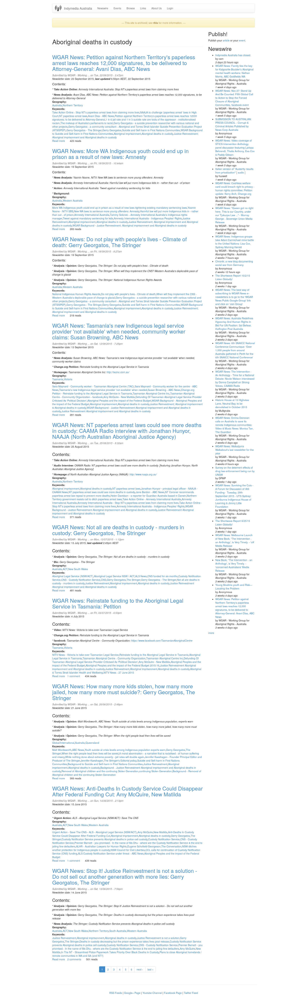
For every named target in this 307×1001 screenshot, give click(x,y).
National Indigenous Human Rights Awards (76, 294)
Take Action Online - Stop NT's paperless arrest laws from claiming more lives (95, 112)
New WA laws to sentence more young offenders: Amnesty (106, 211)
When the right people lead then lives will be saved (90, 753)
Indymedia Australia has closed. (233, 55)
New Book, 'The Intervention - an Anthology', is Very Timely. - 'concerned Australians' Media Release (233, 565)
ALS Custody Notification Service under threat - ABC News (111, 853)
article (226, 40)
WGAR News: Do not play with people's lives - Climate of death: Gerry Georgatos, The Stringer (119, 242)
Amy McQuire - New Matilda (119, 397)
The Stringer (133, 579)
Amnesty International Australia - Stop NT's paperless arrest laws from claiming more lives (128, 502)
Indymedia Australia (78, 8)
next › (140, 969)
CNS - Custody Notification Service (80, 579)
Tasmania (57, 379)
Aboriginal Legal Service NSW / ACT (114, 576)
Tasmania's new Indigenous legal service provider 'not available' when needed (103, 390)
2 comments (74, 959)
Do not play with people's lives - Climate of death (128, 294)
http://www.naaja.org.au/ (143, 474)
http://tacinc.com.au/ (118, 372)
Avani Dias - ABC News (101, 116)
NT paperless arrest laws (73, 116)
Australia (57, 105)
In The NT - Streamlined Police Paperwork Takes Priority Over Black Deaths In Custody (110, 952)
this (155, 23)
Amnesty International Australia (91, 215)
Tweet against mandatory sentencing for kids (88, 218)
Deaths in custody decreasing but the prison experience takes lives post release (124, 941)
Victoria (68, 379)
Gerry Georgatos (111, 130)
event (242, 40)
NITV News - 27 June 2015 (119, 672)
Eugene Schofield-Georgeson (144, 846)
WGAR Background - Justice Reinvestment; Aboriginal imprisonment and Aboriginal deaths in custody (129, 225)
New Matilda (160, 832)
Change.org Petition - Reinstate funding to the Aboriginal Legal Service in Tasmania (123, 391)
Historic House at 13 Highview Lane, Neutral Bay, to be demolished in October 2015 (232, 403)
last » (150, 969)
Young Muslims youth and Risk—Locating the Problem (233, 586)
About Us (156, 8)
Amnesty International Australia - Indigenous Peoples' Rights (148, 218)
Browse (130, 8)
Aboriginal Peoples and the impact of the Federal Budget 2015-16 (122, 665)
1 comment (73, 676)
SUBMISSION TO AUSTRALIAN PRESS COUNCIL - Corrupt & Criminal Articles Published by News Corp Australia (233, 124)
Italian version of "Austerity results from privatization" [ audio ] (234, 170)
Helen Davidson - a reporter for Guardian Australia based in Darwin (148, 495)
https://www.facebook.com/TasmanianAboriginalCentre (161, 640)
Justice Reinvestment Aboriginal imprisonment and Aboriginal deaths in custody (106, 411)
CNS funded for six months (162, 576)
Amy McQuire (145, 832)
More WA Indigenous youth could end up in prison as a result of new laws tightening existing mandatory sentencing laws (119, 207)
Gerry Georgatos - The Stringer (84, 130)
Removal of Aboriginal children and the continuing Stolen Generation (99, 771)
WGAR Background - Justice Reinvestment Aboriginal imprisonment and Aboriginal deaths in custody (122, 508)
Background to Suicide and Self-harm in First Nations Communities (105, 764)
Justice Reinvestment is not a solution (158, 938)
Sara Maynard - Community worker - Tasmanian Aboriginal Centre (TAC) (93, 386)
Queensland (92, 742)
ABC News (78, 750)
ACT (65, 569)
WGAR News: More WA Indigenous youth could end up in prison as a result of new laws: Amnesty (120, 154)
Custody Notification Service (164, 839)
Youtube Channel (152, 993)
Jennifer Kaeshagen (92, 760)
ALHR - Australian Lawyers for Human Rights (101, 846)
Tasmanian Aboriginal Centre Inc (151, 393)
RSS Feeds (115, 993)
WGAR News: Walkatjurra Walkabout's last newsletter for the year (234, 449)
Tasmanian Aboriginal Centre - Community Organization (114, 658)
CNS (103, 579)
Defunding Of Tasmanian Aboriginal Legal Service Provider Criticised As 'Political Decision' (125, 660)
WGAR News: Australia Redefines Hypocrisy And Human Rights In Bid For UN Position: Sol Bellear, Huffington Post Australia (234, 323)
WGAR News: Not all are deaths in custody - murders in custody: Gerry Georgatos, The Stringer (118, 530)
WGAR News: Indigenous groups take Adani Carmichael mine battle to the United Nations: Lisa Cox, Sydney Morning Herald (234, 242)
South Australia (117, 931)
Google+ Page (132, 993)
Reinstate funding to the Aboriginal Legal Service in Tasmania (153, 654)
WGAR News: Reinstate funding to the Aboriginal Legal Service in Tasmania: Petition (117, 603)
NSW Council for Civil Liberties (128, 850)
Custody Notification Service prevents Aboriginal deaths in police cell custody (104, 839)
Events (117, 8)
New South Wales (78, 569)
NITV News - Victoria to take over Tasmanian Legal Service (85, 654)
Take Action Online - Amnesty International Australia (152, 499)
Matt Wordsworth (61, 750)
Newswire (102, 8)
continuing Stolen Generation (155, 771)
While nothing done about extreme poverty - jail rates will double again (104, 757)
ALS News (141, 576)
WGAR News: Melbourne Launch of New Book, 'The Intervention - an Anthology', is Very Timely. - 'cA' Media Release (234, 540)
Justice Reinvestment (97, 583)
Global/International (63, 742)
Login (170, 8)
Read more (58, 141)
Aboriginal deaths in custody (157, 133)
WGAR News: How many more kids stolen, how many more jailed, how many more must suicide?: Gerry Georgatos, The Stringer (123, 692)
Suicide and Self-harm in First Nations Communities (151, 130)
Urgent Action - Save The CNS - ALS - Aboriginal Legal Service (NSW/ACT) (94, 832)
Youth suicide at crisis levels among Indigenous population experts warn (125, 750)
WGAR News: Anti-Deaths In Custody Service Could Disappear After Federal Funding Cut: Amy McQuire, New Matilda (127, 791)
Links (143, 8)
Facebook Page (173, 993)
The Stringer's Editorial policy (120, 760)
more (211, 633)
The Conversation (171, 846)
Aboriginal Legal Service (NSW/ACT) (72, 576)
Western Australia (73, 200)
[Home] (59, 8)
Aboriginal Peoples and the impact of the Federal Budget (119, 400)
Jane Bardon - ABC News (150, 492)
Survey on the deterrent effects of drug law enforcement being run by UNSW (235, 471)
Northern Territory (73, 105)
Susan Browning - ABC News (164, 390)
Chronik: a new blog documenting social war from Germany (234, 263)
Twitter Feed (191, 993)
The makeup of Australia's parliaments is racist (86, 123)
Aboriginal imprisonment (127, 133)
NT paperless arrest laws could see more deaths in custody (102, 492)
